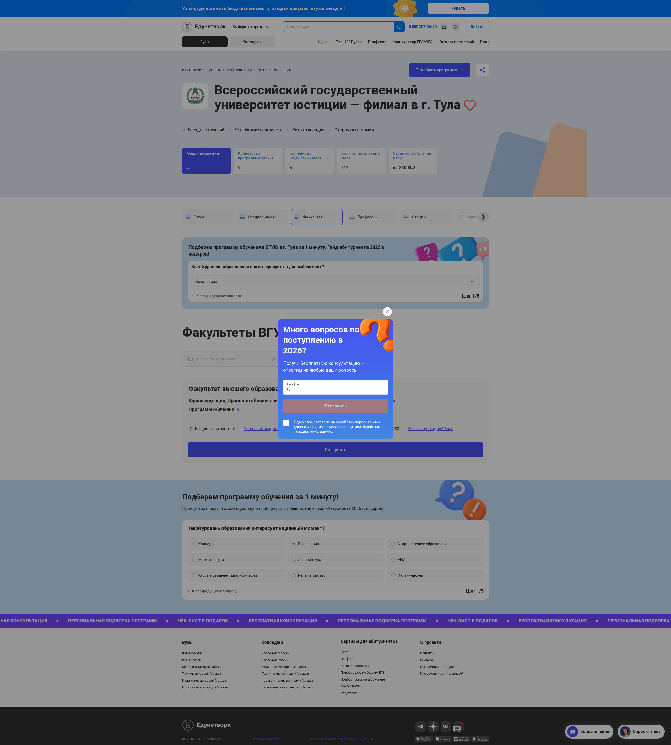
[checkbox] (335, 427)
